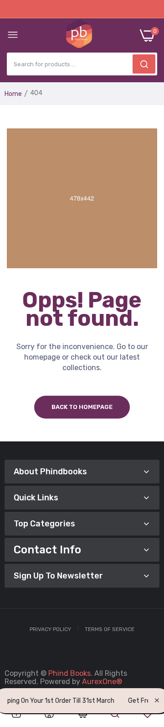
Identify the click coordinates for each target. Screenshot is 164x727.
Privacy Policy (50, 629)
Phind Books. (70, 673)
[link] (16, 713)
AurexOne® (102, 681)
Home (13, 94)
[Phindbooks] (79, 35)
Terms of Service (109, 629)
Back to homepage (82, 406)
